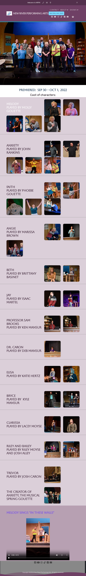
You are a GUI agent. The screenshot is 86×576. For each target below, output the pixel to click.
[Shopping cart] (72, 16)
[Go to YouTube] (55, 16)
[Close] (77, 2)
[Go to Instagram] (58, 16)
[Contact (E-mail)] (67, 16)
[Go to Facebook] (51, 16)
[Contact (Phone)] (64, 16)
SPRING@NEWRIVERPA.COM (47, 2)
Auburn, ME (50, 2)
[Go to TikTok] (61, 16)
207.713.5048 (43, 2)
